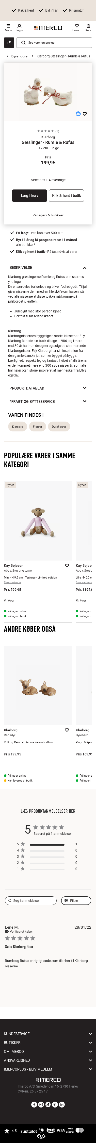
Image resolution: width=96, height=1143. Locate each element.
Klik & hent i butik (66, 195)
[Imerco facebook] (34, 1105)
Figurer (37, 426)
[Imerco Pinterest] (55, 1105)
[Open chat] (9, 42)
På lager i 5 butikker (48, 215)
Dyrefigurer (20, 56)
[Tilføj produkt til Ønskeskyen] (78, 113)
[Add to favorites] (85, 113)
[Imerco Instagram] (41, 1105)
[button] (48, 137)
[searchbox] (31, 900)
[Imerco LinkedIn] (62, 1105)
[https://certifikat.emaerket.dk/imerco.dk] (41, 1136)
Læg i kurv (29, 195)
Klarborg (17, 426)
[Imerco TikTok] (48, 1105)
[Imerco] (48, 28)
